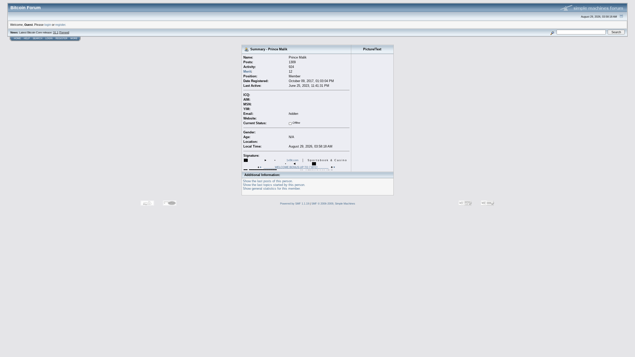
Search (37, 38)
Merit (247, 71)
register (60, 24)
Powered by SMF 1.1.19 (294, 203)
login (47, 24)
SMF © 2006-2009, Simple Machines (333, 203)
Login (49, 38)
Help (27, 38)
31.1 (55, 32)
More (73, 38)
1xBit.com (292, 160)
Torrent (64, 32)
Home (17, 38)
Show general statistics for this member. (272, 188)
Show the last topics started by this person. (274, 185)
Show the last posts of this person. (268, 181)
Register (61, 38)
